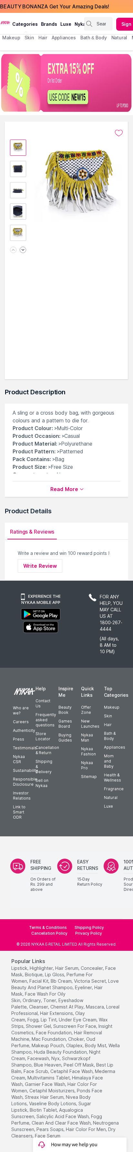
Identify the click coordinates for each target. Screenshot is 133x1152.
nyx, (56, 1058)
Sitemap (89, 776)
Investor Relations (22, 796)
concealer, (92, 968)
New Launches (90, 724)
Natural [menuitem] (119, 37)
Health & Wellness (112, 778)
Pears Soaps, (50, 1129)
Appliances (114, 747)
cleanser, (39, 1006)
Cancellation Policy (49, 933)
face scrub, (36, 1071)
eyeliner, (84, 987)
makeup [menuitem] (11, 37)
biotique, (34, 974)
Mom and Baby (109, 761)
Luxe (108, 806)
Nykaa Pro (87, 765)
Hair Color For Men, (86, 1129)
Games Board (65, 724)
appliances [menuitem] (64, 37)
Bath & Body (110, 736)
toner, (50, 1000)
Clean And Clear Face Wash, (62, 1123)
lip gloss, (55, 974)
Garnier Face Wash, (45, 1084)
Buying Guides (65, 738)
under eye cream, (78, 1019)
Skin (108, 716)
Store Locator (43, 736)
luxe (65, 24)
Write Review (40, 566)
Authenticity (24, 730)
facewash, (38, 1058)
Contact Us (43, 703)
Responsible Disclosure (25, 782)
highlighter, (42, 968)
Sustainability (25, 770)
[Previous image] (13, 250)
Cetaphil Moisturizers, (52, 1090)
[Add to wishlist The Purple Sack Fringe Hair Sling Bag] (119, 133)
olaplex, (75, 1045)
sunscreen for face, (75, 1026)
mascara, (95, 1006)
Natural (111, 797)
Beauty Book (65, 710)
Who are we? (21, 710)
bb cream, (62, 981)
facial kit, (39, 981)
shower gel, (39, 1026)
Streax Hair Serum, (45, 1097)
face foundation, (54, 1032)
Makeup (111, 707)
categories (25, 24)
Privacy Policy (88, 933)
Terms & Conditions (48, 927)
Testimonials (25, 747)
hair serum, (67, 968)
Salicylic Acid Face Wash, (63, 1116)
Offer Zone (86, 710)
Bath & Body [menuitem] (93, 37)
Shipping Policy (89, 927)
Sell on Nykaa (42, 783)
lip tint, (49, 1019)
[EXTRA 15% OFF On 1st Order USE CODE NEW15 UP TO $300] (66, 83)
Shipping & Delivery (44, 766)
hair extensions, (57, 1013)
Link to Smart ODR (19, 812)
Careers (21, 721)
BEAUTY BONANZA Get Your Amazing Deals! (54, 6)
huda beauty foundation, (61, 1052)
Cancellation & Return (47, 750)
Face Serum (47, 1135)
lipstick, (19, 968)
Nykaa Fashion (88, 751)
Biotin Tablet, (44, 1110)
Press (18, 739)
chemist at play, (67, 1006)
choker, (76, 1039)
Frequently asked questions (46, 719)
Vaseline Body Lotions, (53, 1103)
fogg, (33, 1019)
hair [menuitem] (42, 37)
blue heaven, (48, 1065)
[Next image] (23, 250)
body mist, (96, 1045)
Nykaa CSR (19, 759)
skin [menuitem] (29, 37)
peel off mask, (79, 1065)
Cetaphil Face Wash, (72, 1071)
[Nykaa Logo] (5, 22)
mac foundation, (49, 1039)
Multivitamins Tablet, (49, 1077)
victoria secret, (90, 981)
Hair (108, 724)
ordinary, (32, 1000)
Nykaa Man (87, 738)
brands (49, 24)
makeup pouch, (48, 1045)
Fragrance (114, 788)
